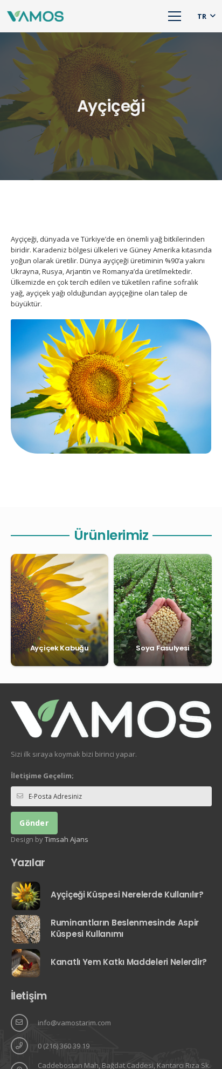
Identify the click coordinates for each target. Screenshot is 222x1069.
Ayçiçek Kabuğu (59, 648)
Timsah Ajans (66, 839)
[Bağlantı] (35, 16)
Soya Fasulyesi (162, 648)
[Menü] (175, 16)
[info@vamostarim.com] (24, 1023)
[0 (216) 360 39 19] (24, 1046)
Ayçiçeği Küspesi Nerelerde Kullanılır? (127, 894)
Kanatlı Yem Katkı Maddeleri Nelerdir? (129, 962)
